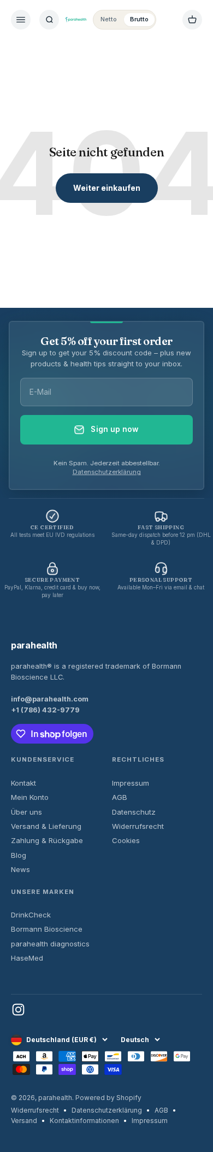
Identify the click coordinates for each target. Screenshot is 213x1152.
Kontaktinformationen (84, 1120)
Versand (24, 1120)
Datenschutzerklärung (107, 472)
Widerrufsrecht (138, 826)
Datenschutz (134, 812)
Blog (18, 855)
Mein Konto (30, 797)
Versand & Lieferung (46, 826)
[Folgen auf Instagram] (18, 1009)
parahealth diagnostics (50, 943)
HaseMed (27, 958)
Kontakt (23, 783)
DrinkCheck (31, 914)
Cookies (126, 840)
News (20, 869)
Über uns (26, 812)
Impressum (130, 783)
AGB (119, 797)
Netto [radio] (108, 19)
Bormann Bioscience (46, 929)
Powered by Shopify (108, 1097)
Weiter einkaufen (106, 187)
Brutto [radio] (139, 19)
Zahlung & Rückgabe (47, 840)
